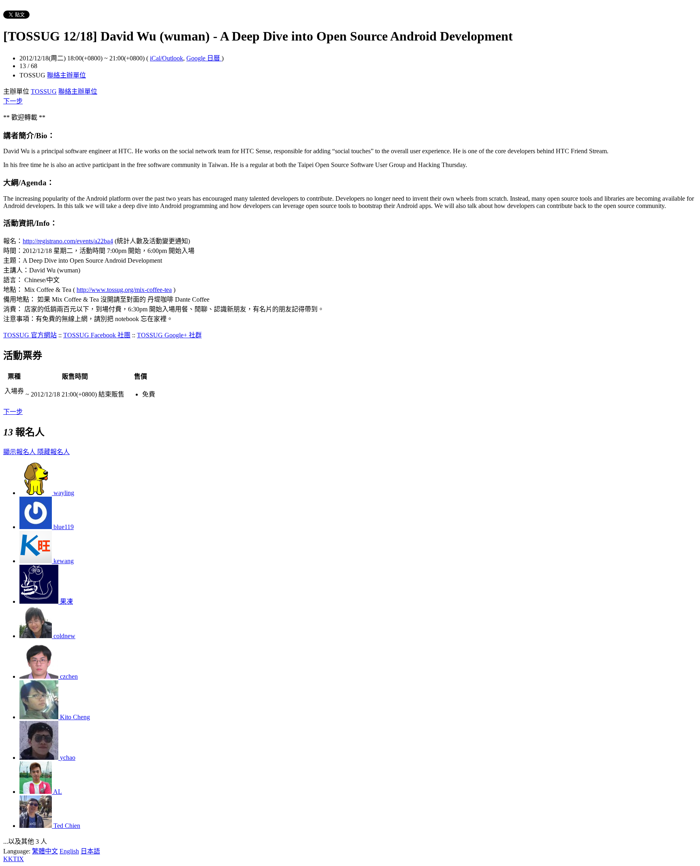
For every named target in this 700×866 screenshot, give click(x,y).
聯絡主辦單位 (66, 75)
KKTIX (13, 858)
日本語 (90, 851)
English (69, 851)
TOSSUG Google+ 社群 (169, 335)
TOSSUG (44, 91)
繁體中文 (45, 851)
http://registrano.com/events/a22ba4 (68, 241)
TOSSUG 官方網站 (30, 335)
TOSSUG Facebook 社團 (96, 335)
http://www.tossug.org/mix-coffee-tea (124, 289)
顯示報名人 (20, 451)
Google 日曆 (204, 58)
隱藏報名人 (53, 451)
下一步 (13, 101)
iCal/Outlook (166, 58)
